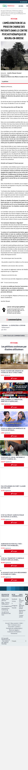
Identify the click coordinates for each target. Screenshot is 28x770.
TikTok (14, 631)
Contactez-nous (15, 655)
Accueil (21, 6)
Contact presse (21, 646)
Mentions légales (14, 660)
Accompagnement (7, 636)
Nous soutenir (15, 653)
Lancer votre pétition (5, 630)
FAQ (9, 655)
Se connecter (23, 2)
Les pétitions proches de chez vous (6, 644)
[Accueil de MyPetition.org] (8, 6)
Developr (4, 674)
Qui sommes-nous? (21, 631)
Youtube (14, 638)
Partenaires (14, 663)
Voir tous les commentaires (14, 337)
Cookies (17, 657)
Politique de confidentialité (14, 658)
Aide (21, 653)
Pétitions (9, 10)
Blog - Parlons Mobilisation (5, 633)
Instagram (14, 636)
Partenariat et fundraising (5, 639)
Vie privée (11, 657)
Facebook (14, 629)
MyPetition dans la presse (22, 642)
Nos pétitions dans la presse (21, 636)
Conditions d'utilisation (13, 662)
